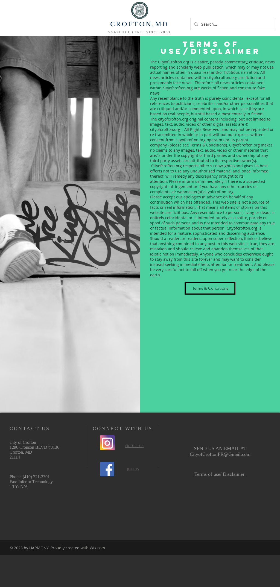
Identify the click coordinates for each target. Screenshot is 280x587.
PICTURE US (134, 446)
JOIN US (133, 469)
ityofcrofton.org (168, 165)
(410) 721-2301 (36, 476)
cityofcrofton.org (191, 139)
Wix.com (97, 547)
